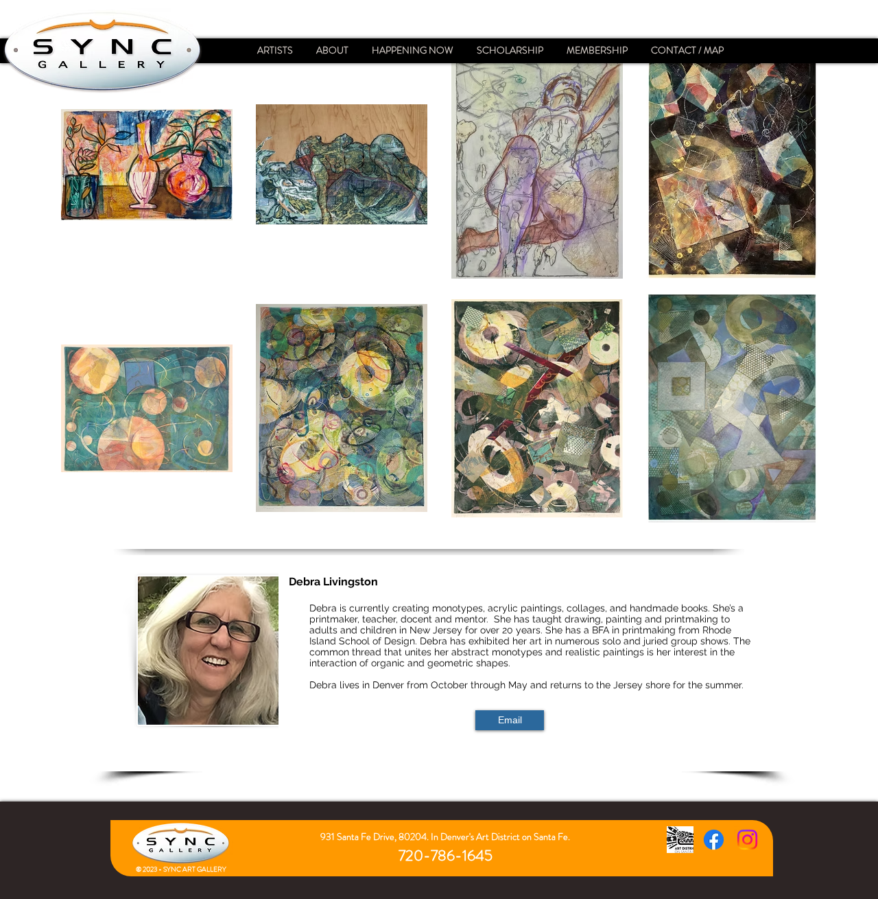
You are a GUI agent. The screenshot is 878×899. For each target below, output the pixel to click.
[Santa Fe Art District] (680, 839)
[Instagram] (747, 839)
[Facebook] (713, 839)
